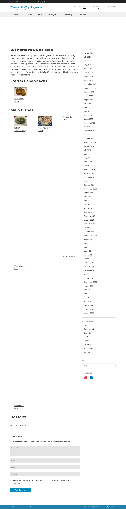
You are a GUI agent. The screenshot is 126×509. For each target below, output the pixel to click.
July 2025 (87, 103)
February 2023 (89, 216)
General (87, 341)
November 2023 (90, 181)
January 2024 (89, 173)
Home (16, 15)
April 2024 (88, 162)
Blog (40, 15)
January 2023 (89, 220)
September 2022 (90, 235)
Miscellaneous (89, 344)
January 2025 (89, 127)
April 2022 (88, 255)
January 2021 (89, 313)
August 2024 (89, 146)
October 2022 (89, 231)
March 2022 (88, 259)
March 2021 (88, 305)
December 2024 (90, 131)
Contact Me (83, 15)
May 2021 (87, 297)
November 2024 (90, 134)
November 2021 (90, 274)
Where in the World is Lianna (26, 6)
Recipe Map (68, 15)
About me (28, 15)
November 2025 (90, 88)
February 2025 (89, 123)
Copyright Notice (43, 2)
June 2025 (87, 107)
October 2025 (89, 92)
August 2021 (89, 286)
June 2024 (87, 154)
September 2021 (90, 282)
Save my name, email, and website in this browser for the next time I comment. (43, 481)
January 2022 (89, 266)
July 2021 (87, 290)
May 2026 (87, 65)
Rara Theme (97, 507)
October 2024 (89, 138)
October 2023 (89, 185)
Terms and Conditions (16, 2)
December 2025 (90, 84)
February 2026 (89, 76)
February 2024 (89, 169)
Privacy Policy (28, 507)
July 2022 (87, 243)
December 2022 (90, 224)
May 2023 (87, 204)
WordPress (112, 507)
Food (86, 337)
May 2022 (87, 251)
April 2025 (88, 115)
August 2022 (89, 239)
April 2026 (88, 68)
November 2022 (90, 228)
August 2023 (89, 193)
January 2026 (89, 80)
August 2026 (89, 53)
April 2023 (88, 208)
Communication (90, 329)
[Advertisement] (63, 31)
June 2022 (87, 247)
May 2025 (87, 111)
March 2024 (88, 165)
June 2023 (87, 200)
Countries (88, 333)
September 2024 (90, 142)
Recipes (87, 352)
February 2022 (89, 262)
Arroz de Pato (69, 256)
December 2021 (90, 270)
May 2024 (87, 158)
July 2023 (87, 197)
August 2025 (89, 99)
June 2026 (87, 61)
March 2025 (88, 119)
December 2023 (90, 177)
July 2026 (87, 57)
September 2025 (90, 96)
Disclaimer (31, 2)
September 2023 (90, 189)
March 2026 (88, 72)
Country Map (52, 15)
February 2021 (89, 309)
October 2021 (89, 278)
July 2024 (87, 150)
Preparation (88, 348)
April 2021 (88, 301)
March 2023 (88, 212)
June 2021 (87, 294)
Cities (86, 325)
